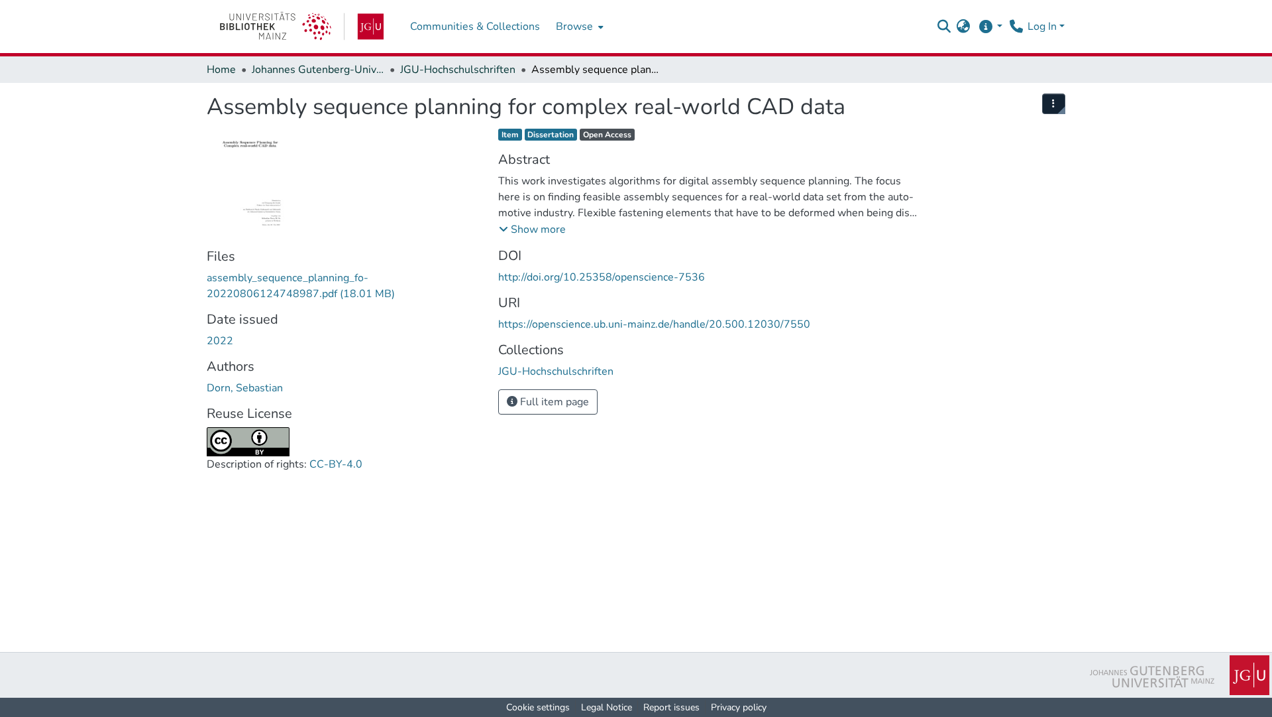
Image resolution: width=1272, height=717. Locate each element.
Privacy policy (739, 707)
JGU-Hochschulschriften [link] (457, 69)
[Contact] (1016, 26)
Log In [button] (1043, 26)
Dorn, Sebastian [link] (245, 388)
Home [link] (221, 69)
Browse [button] (574, 26)
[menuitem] (578, 26)
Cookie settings (538, 707)
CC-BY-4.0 (335, 464)
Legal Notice (606, 707)
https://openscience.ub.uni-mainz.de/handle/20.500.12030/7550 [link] (654, 324)
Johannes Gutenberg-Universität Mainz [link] (318, 69)
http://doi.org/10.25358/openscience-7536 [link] (601, 277)
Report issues (671, 707)
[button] (943, 26)
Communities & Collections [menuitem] (475, 26)
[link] (302, 26)
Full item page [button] (553, 402)
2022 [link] (220, 341)
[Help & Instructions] (990, 26)
